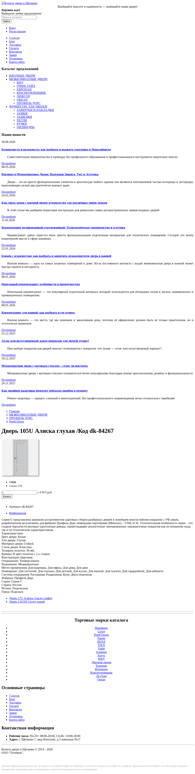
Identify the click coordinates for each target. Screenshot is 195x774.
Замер (13, 55)
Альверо (101, 652)
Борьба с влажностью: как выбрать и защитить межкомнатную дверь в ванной (56, 256)
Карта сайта (17, 62)
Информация (17, 513)
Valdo (101, 648)
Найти (6, 21)
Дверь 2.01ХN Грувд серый (27, 601)
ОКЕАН (22, 99)
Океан (101, 679)
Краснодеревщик (101, 672)
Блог (12, 41)
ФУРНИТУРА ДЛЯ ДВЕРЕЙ (28, 106)
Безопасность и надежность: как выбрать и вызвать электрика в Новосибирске (56, 149)
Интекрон (101, 669)
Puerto (101, 638)
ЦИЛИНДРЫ (25, 127)
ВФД (20, 82)
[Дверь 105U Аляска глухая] (21, 475)
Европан (101, 665)
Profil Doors (16, 421)
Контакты (15, 51)
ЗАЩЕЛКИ (24, 116)
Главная (14, 37)
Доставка (15, 44)
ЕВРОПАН (24, 89)
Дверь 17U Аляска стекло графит (30, 598)
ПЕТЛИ (22, 120)
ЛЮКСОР (23, 96)
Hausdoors (101, 628)
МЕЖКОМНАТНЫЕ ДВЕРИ (28, 79)
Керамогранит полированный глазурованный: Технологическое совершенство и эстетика (63, 227)
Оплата (14, 48)
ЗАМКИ (22, 113)
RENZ (101, 641)
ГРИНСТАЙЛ (26, 86)
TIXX (101, 645)
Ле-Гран (101, 676)
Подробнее (9, 163)
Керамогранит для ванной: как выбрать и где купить (38, 312)
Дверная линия (101, 662)
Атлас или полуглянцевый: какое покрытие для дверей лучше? (45, 340)
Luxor (101, 631)
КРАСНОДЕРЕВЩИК (31, 92)
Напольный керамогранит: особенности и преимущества (41, 284)
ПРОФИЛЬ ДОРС (29, 103)
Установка (15, 58)
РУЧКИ (22, 123)
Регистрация (17, 31)
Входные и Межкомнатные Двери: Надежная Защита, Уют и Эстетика (50, 174)
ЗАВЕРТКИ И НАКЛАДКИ (35, 110)
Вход (12, 28)
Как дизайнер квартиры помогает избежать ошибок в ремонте (45, 390)
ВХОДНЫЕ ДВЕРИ (22, 75)
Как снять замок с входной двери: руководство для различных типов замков (54, 202)
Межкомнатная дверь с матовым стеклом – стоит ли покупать (45, 365)
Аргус (101, 655)
